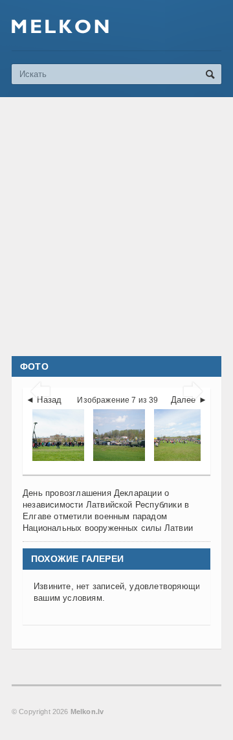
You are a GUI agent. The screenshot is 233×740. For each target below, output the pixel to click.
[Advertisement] (116, 226)
